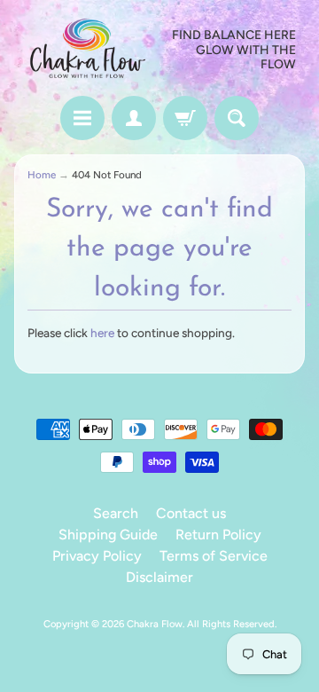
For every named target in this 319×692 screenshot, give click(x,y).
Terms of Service (214, 555)
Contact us (191, 513)
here (102, 333)
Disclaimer (159, 577)
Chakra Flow (155, 623)
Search (115, 513)
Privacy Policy (97, 555)
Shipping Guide (108, 534)
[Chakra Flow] (87, 50)
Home (41, 175)
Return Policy (218, 534)
